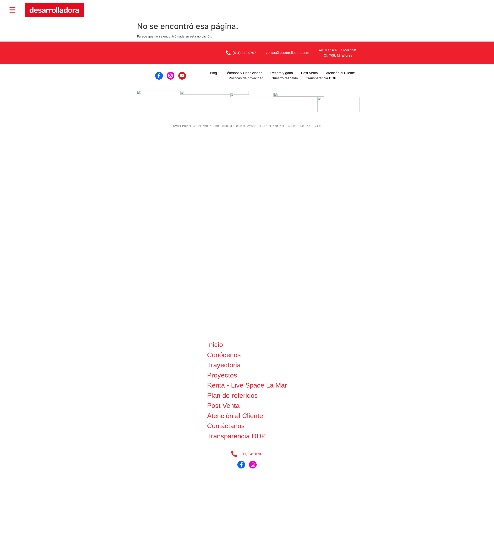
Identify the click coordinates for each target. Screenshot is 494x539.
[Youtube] (182, 76)
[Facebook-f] (159, 76)
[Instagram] (170, 76)
